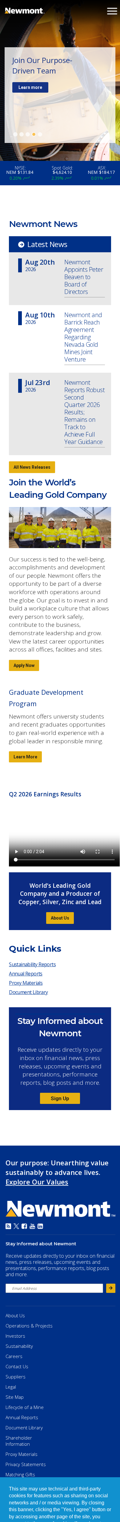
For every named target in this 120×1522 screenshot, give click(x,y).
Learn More (25, 756)
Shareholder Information (19, 1441)
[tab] (15, 134)
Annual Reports (25, 973)
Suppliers (16, 1376)
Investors (15, 1336)
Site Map (15, 1397)
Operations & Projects (29, 1326)
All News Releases (32, 467)
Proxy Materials (27, 984)
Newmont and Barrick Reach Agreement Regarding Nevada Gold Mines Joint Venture (83, 337)
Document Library (28, 992)
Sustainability (19, 1346)
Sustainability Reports (32, 964)
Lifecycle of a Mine (25, 1407)
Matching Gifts (20, 1474)
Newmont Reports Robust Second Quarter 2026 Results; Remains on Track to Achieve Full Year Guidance (84, 412)
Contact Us (17, 1366)
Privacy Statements (26, 1464)
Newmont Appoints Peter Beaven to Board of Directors (83, 277)
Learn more (30, 87)
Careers (14, 1356)
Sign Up (60, 1098)
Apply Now (24, 665)
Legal (11, 1387)
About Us (60, 918)
